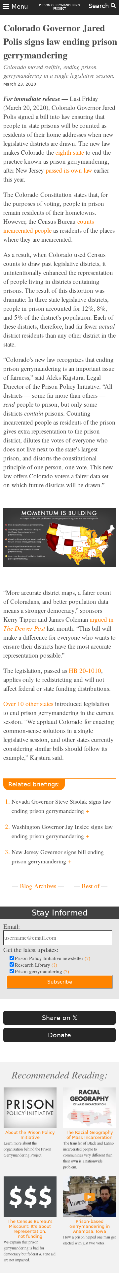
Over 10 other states (28, 703)
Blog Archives (38, 886)
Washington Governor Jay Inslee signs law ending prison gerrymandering (62, 831)
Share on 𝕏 (59, 1017)
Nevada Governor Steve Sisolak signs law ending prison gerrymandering (61, 806)
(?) (87, 958)
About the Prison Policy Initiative (30, 1135)
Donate (59, 1035)
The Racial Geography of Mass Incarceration (89, 1135)
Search (100, 5)
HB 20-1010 (85, 670)
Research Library (36, 964)
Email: (11, 926)
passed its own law (69, 170)
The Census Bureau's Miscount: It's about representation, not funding (30, 1229)
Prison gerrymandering (42, 971)
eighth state (70, 152)
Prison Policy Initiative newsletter (52, 958)
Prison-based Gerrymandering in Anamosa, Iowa (89, 1226)
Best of (90, 886)
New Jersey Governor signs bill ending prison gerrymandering (58, 856)
